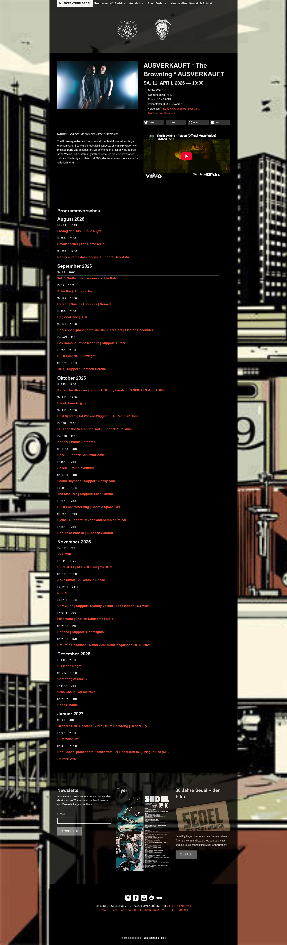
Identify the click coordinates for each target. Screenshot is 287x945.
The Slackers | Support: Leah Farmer (85, 494)
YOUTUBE (168, 910)
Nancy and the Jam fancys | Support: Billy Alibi (93, 257)
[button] (154, 122)
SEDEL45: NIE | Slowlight (76, 356)
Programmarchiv (66, 759)
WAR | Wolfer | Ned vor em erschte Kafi (86, 278)
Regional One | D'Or (72, 317)
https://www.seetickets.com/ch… (181, 109)
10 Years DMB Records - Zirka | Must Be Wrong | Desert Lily (102, 726)
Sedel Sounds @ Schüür (76, 403)
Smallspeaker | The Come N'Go (81, 244)
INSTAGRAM (151, 910)
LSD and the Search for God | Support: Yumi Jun (94, 429)
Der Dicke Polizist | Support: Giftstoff (85, 533)
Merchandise (178, 3)
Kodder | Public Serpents (76, 442)
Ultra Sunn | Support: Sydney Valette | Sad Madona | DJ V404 (103, 606)
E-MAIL (103, 910)
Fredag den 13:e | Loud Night (79, 231)
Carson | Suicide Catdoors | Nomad (84, 304)
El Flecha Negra (69, 666)
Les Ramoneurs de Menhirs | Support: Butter (91, 343)
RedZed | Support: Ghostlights (80, 632)
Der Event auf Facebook (162, 113)
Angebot (134, 4)
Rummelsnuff (67, 739)
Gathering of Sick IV (72, 679)
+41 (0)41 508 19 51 (180, 906)
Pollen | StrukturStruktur (75, 468)
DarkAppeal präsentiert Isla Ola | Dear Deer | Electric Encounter (105, 330)
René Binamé (67, 705)
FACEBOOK (134, 910)
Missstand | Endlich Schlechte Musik (85, 619)
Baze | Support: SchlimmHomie (81, 455)
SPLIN (62, 593)
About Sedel (154, 4)
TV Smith (64, 554)
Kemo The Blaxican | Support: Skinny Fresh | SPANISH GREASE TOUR (111, 390)
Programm (101, 3)
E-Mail (61, 814)
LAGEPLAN (118, 910)
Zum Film (186, 855)
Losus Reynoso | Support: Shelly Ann (86, 481)
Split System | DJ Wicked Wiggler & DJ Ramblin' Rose (98, 416)
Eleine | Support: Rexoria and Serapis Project (91, 520)
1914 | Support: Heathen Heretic (81, 369)
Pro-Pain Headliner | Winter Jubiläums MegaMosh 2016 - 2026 (104, 645)
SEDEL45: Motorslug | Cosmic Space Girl (88, 507)
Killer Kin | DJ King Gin (74, 291)
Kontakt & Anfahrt (200, 3)
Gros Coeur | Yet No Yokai (76, 692)
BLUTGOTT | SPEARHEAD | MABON (84, 567)
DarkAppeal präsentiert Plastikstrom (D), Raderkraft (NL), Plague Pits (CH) (113, 752)
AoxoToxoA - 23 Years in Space (81, 580)
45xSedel (115, 4)
